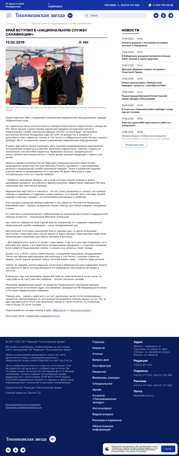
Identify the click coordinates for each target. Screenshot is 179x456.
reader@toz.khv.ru (50, 315)
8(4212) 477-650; (143, 385)
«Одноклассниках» (79, 310)
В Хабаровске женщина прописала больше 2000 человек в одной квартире (146, 57)
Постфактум (101, 365)
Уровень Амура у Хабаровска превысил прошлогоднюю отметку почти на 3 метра (145, 137)
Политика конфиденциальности (23, 407)
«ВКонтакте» (59, 310)
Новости (98, 348)
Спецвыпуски (102, 383)
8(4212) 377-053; (143, 375)
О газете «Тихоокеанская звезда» (104, 399)
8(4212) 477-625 (143, 364)
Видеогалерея (102, 414)
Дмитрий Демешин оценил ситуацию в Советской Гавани (144, 71)
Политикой (141, 451)
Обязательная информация (102, 427)
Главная (10, 23)
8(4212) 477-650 (130, 5)
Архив (96, 389)
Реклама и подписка (107, 420)
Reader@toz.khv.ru (144, 395)
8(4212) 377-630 (163, 385)
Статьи (23, 23)
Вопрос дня (100, 360)
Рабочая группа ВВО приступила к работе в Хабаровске (146, 124)
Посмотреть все (134, 144)
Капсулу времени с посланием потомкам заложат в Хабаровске (145, 44)
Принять (168, 449)
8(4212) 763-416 (163, 375)
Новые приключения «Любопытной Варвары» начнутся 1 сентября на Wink (144, 84)
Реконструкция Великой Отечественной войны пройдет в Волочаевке (144, 97)
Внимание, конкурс (106, 377)
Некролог (99, 371)
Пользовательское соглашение (23, 404)
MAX (48, 310)
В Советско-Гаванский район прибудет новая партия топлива (147, 110)
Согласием (130, 451)
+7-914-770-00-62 (162, 5)
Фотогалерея (102, 408)
